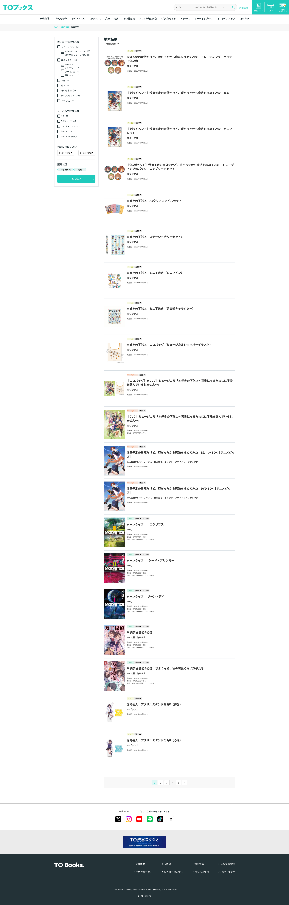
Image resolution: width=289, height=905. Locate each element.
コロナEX (244, 18)
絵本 (116, 18)
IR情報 (167, 864)
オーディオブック (204, 18)
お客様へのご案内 (173, 871)
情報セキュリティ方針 (142, 889)
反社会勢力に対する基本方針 (165, 889)
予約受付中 (45, 18)
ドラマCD (185, 18)
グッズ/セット (168, 18)
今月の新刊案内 (143, 871)
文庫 (107, 18)
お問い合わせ (227, 871)
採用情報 (199, 864)
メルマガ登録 (227, 864)
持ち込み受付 (201, 871)
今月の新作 (61, 18)
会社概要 (140, 864)
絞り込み (76, 178)
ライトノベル (78, 18)
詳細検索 (243, 7)
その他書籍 (129, 18)
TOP (56, 27)
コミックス (95, 18)
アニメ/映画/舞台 (148, 18)
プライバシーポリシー (122, 889)
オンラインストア (226, 18)
